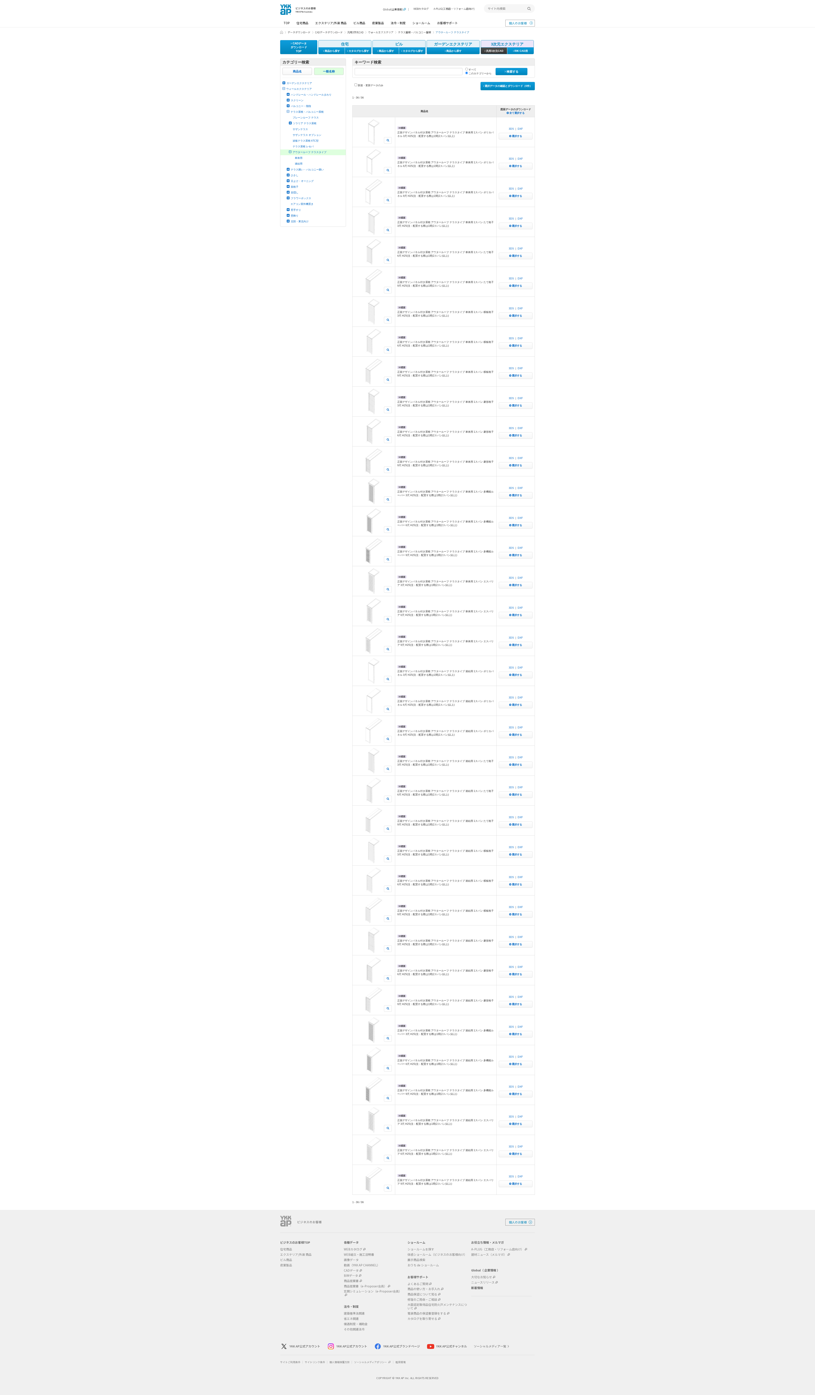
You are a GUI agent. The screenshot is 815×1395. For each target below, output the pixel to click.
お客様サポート (447, 23)
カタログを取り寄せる (422, 1318)
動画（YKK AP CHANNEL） (362, 1265)
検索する (512, 71)
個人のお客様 (518, 23)
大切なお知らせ (481, 1277)
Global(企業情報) (393, 9)
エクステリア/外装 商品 (331, 23)
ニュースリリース (483, 1282)
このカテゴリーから (480, 73)
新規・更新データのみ (370, 85)
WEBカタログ (421, 8)
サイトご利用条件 (290, 1362)
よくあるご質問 (418, 1284)
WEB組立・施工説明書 (359, 1254)
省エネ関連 (351, 1318)
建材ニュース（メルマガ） (489, 1254)
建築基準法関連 (354, 1313)
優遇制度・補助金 (356, 1324)
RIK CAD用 (521, 50)
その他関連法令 (354, 1329)
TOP (287, 23)
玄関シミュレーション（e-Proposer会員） (373, 1291)
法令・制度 (398, 23)
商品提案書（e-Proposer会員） (365, 1286)
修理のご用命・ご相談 (422, 1299)
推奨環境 (400, 1362)
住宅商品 (302, 23)
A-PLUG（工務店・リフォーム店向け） (497, 1249)
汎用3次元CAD (494, 50)
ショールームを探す (421, 1249)
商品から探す (332, 50)
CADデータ (351, 1270)
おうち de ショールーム (423, 1265)
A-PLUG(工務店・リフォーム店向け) (454, 8)
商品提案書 (351, 1281)
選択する (516, 136)
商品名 (297, 71)
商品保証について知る (422, 1294)
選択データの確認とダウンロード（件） (508, 85)
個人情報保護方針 (339, 1362)
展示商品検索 (416, 1260)
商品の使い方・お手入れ (424, 1289)
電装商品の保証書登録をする (427, 1313)
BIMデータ (351, 1275)
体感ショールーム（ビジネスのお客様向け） (437, 1254)
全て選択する (517, 112)
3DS (511, 128)
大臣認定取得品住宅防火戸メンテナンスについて (437, 1306)
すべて (472, 69)
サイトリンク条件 (315, 1362)
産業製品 (378, 23)
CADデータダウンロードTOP (299, 47)
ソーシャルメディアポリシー (371, 1362)
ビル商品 (359, 23)
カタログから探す (358, 50)
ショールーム (421, 23)
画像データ (351, 1260)
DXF (520, 128)
